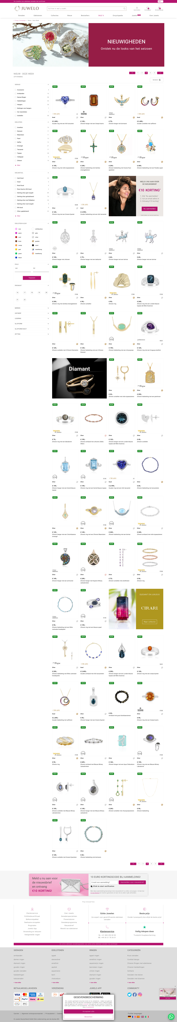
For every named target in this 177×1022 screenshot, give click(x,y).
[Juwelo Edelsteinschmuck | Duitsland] (130, 1017)
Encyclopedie (118, 16)
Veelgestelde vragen (32, 935)
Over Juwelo (154, 16)
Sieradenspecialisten (69, 916)
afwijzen (86, 1004)
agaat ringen (94, 956)
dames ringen (19, 959)
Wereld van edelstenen (69, 929)
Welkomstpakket (32, 919)
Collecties (54, 16)
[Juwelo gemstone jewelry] (143, 1017)
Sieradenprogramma (69, 922)
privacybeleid (95, 893)
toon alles (18, 983)
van (16, 268)
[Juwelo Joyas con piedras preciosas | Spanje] (139, 1017)
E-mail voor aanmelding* (101, 882)
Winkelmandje (159, 9)
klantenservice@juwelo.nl (53, 1)
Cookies (59, 1014)
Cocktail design (133, 959)
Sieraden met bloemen (136, 979)
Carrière (16, 1014)
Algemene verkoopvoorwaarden (32, 1014)
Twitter (129, 995)
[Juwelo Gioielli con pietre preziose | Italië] (147, 1017)
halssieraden (18, 979)
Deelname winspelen (32, 922)
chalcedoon (56, 979)
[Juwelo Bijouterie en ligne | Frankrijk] (134, 1017)
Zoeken (124, 9)
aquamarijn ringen (96, 963)
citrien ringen (95, 971)
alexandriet (56, 959)
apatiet (54, 967)
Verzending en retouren (32, 932)
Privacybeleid (49, 1014)
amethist (55, 963)
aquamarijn (56, 971)
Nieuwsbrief (69, 925)
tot (34, 268)
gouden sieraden (20, 971)
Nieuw (69, 16)
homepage (23, 20)
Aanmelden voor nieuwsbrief (132, 882)
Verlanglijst (147, 9)
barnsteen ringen (96, 967)
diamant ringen (19, 963)
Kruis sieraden (132, 956)
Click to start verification (103, 886)
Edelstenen (38, 16)
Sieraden (21, 16)
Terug (16, 20)
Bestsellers (85, 16)
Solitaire (130, 971)
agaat (54, 956)
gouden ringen (19, 967)
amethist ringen (96, 959)
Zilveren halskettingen (135, 967)
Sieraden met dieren (135, 975)
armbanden (18, 956)
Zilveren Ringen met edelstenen (139, 963)
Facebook (135, 995)
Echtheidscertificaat (32, 916)
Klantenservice (107, 931)
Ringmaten (32, 925)
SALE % (101, 16)
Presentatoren (69, 919)
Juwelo (136, 15)
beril (53, 975)
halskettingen (19, 975)
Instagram (140, 995)
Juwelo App (32, 929)
